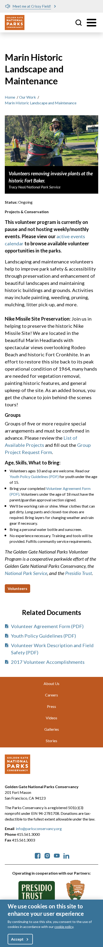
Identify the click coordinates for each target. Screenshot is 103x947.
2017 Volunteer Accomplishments (48, 662)
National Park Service (26, 573)
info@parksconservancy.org (39, 828)
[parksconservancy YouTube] (57, 855)
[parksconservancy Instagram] (47, 855)
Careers (51, 695)
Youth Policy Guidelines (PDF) (34, 476)
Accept (17, 939)
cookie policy (63, 927)
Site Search (78, 22)
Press (51, 706)
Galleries (51, 729)
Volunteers (17, 588)
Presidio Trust (78, 573)
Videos (51, 717)
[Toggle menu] (91, 22)
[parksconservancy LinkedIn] (66, 855)
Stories (51, 740)
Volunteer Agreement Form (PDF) (47, 626)
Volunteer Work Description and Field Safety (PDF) (52, 648)
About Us (51, 683)
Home (10, 97)
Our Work (27, 97)
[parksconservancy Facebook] (37, 855)
